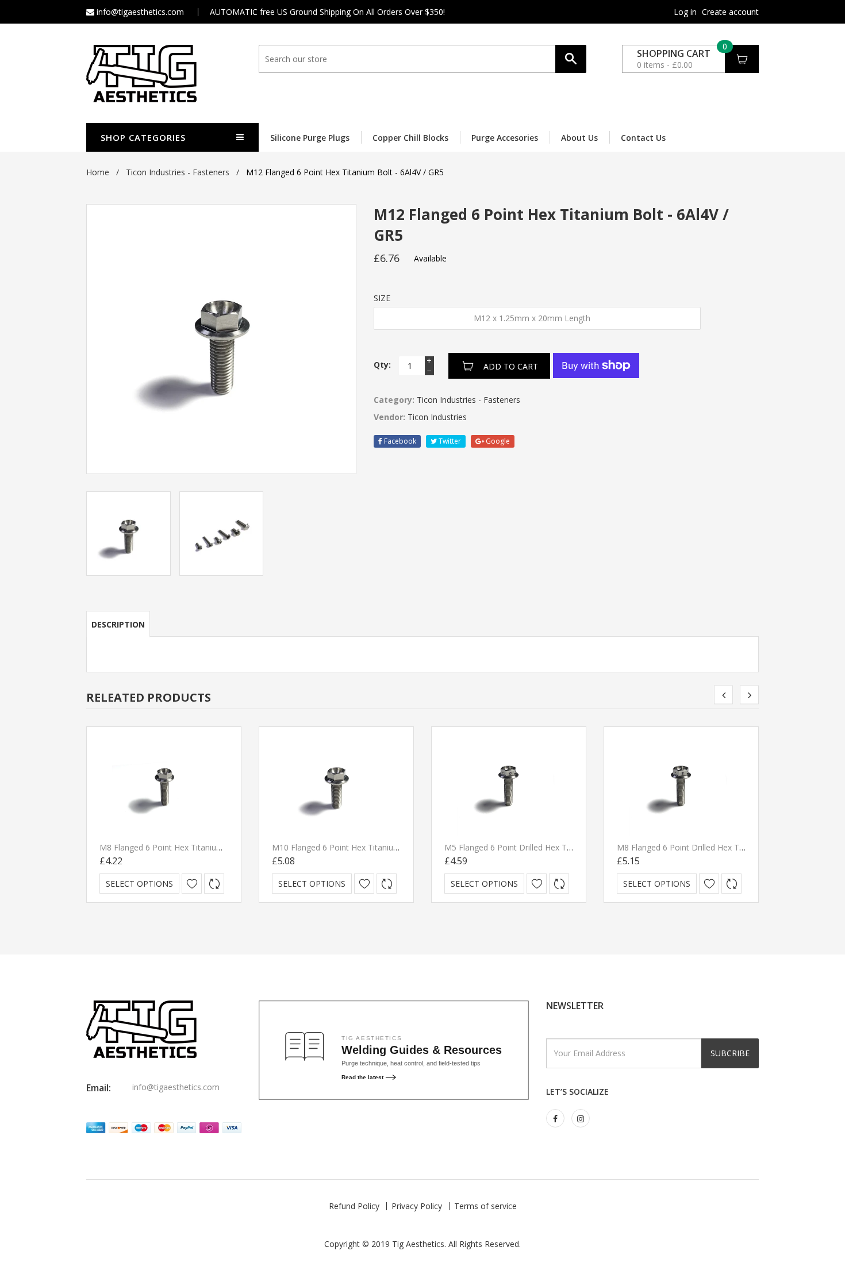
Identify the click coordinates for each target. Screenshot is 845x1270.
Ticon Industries (437, 416)
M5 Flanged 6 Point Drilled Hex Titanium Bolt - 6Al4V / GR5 (553, 847)
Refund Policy (354, 1205)
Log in (685, 12)
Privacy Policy (416, 1205)
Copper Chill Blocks (410, 137)
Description (118, 624)
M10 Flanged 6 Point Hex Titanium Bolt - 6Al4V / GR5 (371, 847)
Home (97, 172)
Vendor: (389, 416)
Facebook (399, 441)
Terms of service (485, 1205)
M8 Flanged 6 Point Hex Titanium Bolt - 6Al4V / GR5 (196, 847)
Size (382, 298)
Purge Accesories (504, 137)
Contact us (643, 137)
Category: (394, 399)
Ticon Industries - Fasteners (177, 172)
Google (497, 441)
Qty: (382, 364)
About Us (579, 137)
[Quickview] (214, 883)
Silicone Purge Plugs (309, 137)
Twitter (449, 441)
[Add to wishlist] (192, 883)
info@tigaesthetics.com (139, 11)
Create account (730, 12)
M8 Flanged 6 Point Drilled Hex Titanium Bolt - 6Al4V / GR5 (726, 847)
